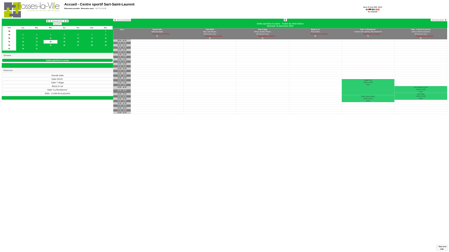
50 (9, 38)
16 (23, 42)
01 (9, 49)
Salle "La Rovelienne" (368, 29)
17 (37, 42)
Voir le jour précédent (123, 20)
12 (64, 38)
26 (64, 45)
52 (9, 45)
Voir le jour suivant (438, 20)
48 (9, 31)
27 (78, 45)
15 (106, 38)
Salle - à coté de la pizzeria (421, 29)
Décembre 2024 (57, 21)
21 (92, 42)
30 (23, 49)
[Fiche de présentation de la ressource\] (157, 36)
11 (50, 38)
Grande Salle (157, 29)
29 (106, 45)
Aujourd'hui (57, 24)
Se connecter (372, 12)
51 (9, 42)
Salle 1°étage (262, 29)
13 (78, 38)
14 (92, 38)
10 (37, 38)
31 (37, 49)
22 (106, 42)
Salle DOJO (210, 29)
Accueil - (99, 4)
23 (23, 45)
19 (64, 42)
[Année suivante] (67, 21)
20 (78, 42)
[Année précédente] (47, 21)
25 (50, 45)
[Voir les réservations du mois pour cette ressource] (50, 21)
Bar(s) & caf (315, 29)
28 (92, 45)
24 (37, 45)
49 (9, 35)
